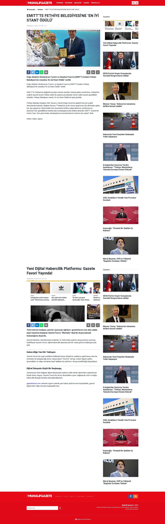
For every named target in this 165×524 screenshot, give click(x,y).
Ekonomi (68, 3)
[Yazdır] (46, 72)
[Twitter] (33, 72)
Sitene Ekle (90, 496)
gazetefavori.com (34, 383)
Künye (65, 496)
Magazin (78, 3)
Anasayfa (58, 496)
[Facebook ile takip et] (130, 496)
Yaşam (86, 3)
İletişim (72, 496)
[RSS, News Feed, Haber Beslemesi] (135, 496)
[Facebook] (28, 72)
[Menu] (137, 3)
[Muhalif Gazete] (39, 3)
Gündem (59, 3)
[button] (88, 72)
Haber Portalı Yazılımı (84, 519)
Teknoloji (95, 3)
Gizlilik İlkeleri (80, 496)
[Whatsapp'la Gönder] (41, 72)
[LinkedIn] (37, 72)
